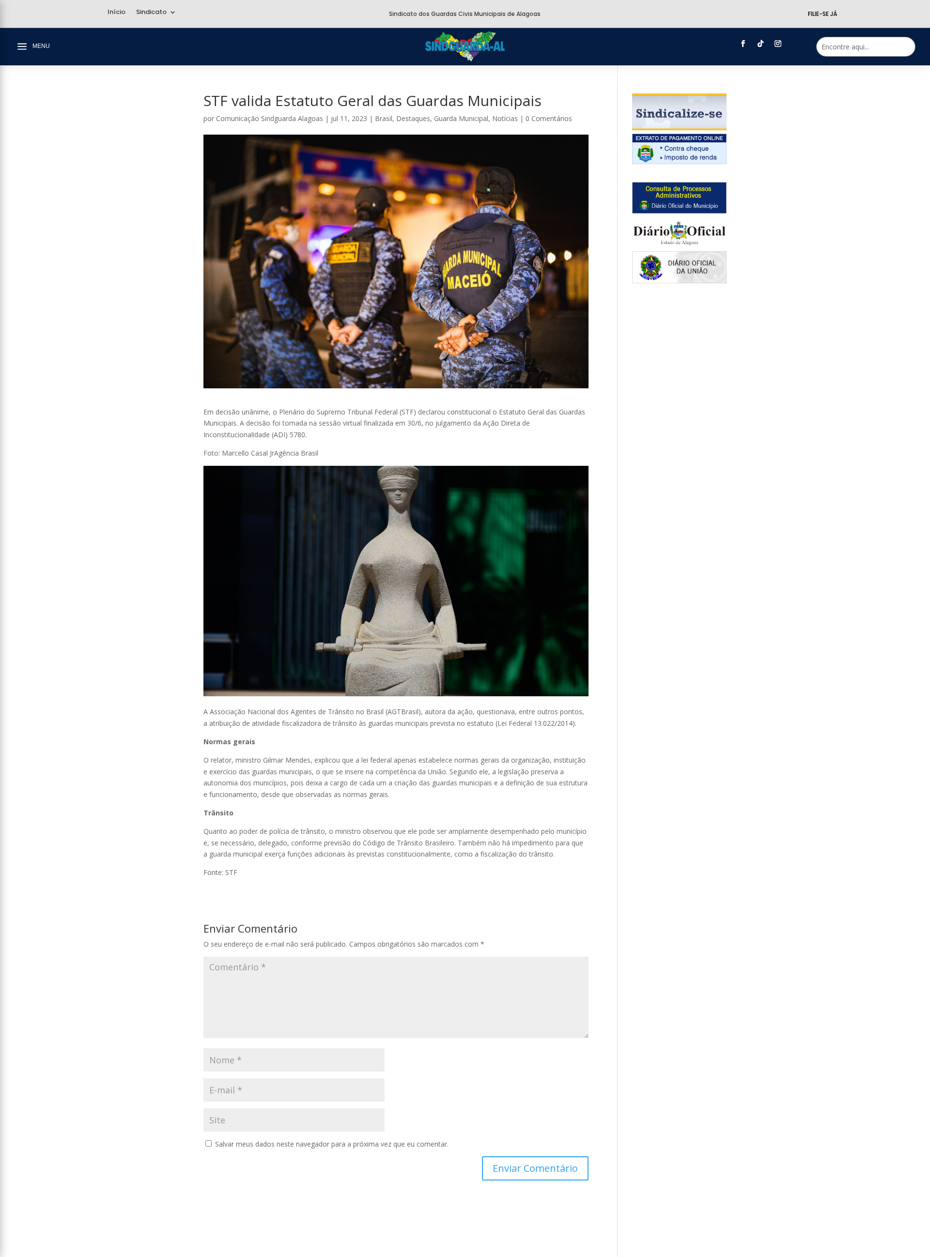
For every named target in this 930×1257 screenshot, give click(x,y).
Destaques (413, 118)
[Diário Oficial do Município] (679, 210)
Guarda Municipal (461, 118)
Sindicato (151, 12)
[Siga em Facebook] (743, 43)
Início (116, 12)
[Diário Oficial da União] (679, 280)
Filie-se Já (822, 14)
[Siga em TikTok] (760, 43)
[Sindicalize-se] (679, 127)
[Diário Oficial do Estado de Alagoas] (679, 245)
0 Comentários (549, 118)
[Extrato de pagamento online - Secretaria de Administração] (679, 161)
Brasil (383, 118)
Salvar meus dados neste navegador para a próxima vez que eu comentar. (332, 1144)
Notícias (505, 118)
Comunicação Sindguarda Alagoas (269, 118)
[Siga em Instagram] (778, 43)
